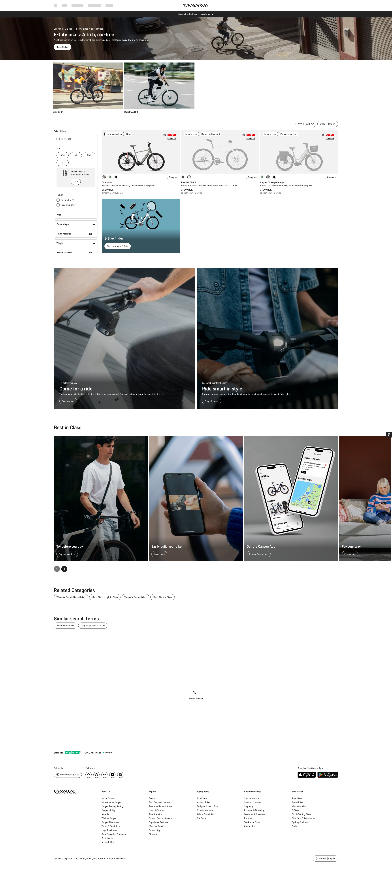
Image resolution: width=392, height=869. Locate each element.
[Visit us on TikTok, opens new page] (120, 775)
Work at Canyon (109, 818)
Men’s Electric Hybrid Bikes (105, 597)
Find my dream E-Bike (117, 246)
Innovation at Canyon (112, 802)
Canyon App (154, 830)
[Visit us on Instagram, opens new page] (96, 775)
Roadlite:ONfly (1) (69, 204)
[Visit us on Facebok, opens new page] (88, 775)
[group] (195, 88)
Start (76, 181)
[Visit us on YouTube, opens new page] (104, 775)
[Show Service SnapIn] (389, 434)
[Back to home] (196, 5)
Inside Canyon (108, 798)
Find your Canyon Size (207, 806)
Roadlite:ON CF (188, 182)
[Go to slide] (271, 569)
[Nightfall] (116, 177)
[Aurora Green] (110, 177)
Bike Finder (202, 798)
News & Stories (156, 810)
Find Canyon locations (159, 802)
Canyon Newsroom (110, 822)
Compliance (107, 838)
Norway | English (326, 858)
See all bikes (62, 46)
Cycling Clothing (300, 822)
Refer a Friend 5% (205, 814)
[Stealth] (183, 177)
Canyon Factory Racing (112, 806)
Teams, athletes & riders (160, 806)
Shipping (248, 806)
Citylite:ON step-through (272, 182)
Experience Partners (158, 822)
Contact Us (249, 826)
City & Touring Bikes (301, 814)
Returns (248, 818)
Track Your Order (252, 822)
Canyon (57, 28)
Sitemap (153, 834)
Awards (105, 814)
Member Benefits (157, 826)
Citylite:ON (107, 182)
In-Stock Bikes (203, 802)
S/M (62, 155)
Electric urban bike (65, 625)
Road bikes (297, 798)
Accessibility (108, 842)
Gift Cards (201, 818)
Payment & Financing (254, 810)
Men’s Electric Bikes (162, 597)
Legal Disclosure (109, 830)
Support (109, 5)
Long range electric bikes (93, 625)
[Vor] (64, 569)
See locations (68, 401)
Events (152, 798)
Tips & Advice (155, 814)
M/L (89, 155)
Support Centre (251, 798)
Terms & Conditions (111, 826)
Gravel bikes (297, 802)
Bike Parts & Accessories (303, 818)
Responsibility (108, 810)
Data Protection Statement (114, 834)
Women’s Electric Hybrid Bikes (71, 597)
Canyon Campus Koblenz (161, 818)
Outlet (295, 826)
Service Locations (252, 802)
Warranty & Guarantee (254, 814)
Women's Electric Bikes (135, 597)
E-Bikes (68, 28)
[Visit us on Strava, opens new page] (112, 775)
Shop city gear (211, 401)
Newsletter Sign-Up (69, 774)
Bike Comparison (205, 810)
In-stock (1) (66, 138)
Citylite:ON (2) (67, 200)
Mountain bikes (299, 806)
